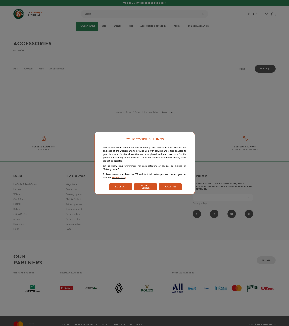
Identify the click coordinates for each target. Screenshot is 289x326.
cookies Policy (119, 177)
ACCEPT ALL (170, 186)
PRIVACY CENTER (145, 186)
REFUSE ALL (120, 186)
